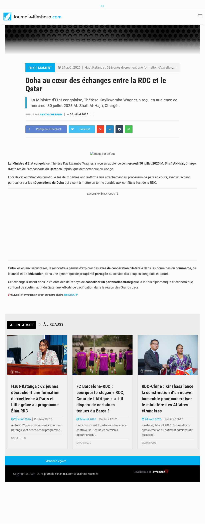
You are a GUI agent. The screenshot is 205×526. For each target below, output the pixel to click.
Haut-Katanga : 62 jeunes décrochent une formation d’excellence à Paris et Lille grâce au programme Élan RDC (35, 398)
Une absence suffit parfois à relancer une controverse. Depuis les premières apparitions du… (101, 430)
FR (102, 6)
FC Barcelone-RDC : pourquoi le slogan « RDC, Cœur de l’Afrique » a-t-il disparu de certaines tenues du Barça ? (100, 398)
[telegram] (119, 129)
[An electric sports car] (37, 355)
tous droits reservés (86, 473)
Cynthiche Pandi (51, 114)
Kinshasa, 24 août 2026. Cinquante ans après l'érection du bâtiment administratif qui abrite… (167, 430)
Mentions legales (55, 461)
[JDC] (32, 16)
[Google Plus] (100, 129)
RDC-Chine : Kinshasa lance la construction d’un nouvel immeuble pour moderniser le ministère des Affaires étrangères (168, 398)
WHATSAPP (71, 294)
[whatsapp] (129, 129)
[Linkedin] (110, 129)
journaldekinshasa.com (58, 473)
